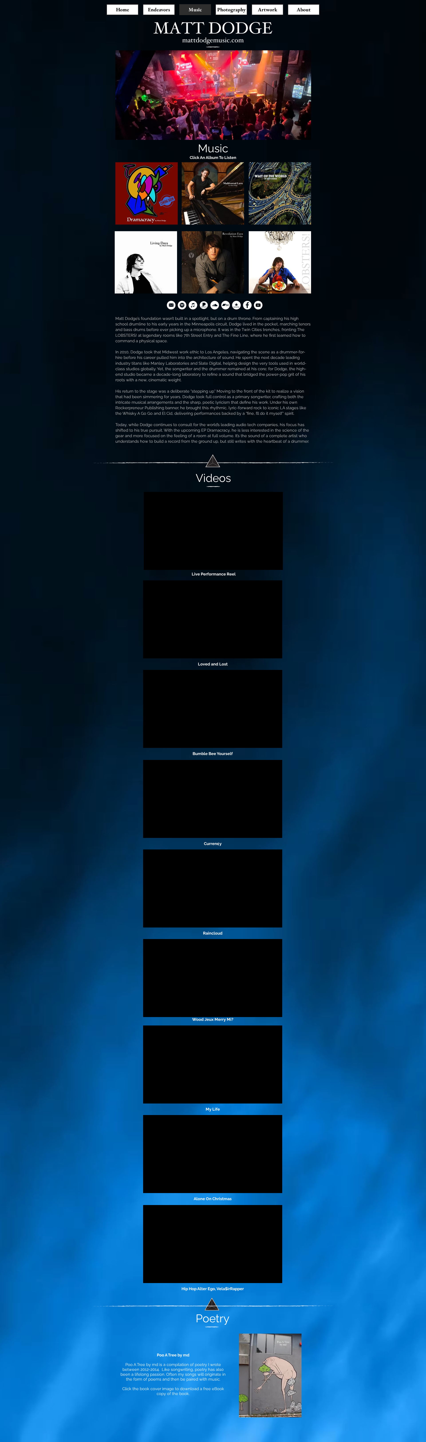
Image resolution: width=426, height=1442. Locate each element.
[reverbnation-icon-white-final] (236, 305)
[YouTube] (258, 305)
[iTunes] (193, 305)
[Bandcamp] (225, 305)
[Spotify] (182, 305)
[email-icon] (171, 305)
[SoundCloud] (214, 305)
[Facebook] (247, 305)
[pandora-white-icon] (203, 305)
